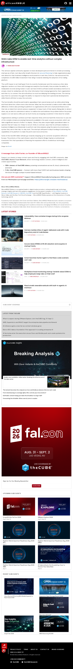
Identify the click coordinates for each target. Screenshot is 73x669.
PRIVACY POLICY (15, 649)
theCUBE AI (29, 193)
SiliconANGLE (57, 191)
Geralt (10, 146)
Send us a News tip (16, 652)
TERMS (26, 649)
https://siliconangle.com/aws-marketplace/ (51, 180)
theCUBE (16, 662)
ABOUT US (34, 649)
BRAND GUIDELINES (58, 649)
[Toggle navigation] (70, 3)
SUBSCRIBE (36, 486)
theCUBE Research (13, 193)
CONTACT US (44, 649)
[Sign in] (66, 3)
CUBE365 (22, 193)
